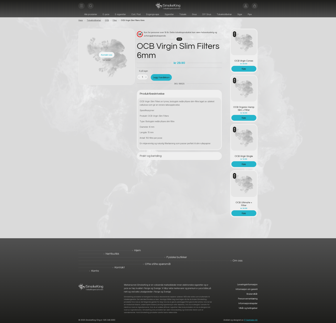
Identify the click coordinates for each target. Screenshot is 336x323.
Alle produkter (90, 14)
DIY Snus (206, 14)
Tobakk (182, 14)
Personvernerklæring (248, 298)
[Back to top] (332, 319)
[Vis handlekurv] (255, 6)
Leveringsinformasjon (247, 284)
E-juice (106, 14)
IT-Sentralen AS (251, 320)
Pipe (250, 14)
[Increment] (146, 77)
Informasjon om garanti (247, 289)
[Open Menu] (81, 6)
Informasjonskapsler (248, 303)
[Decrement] (139, 77)
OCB (107, 20)
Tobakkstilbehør (224, 14)
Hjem (80, 20)
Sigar (239, 14)
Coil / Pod (136, 14)
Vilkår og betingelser (248, 308)
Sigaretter (169, 14)
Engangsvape (152, 14)
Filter (115, 20)
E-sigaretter (120, 14)
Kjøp (244, 68)
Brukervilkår (252, 294)
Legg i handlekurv (161, 77)
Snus (194, 14)
